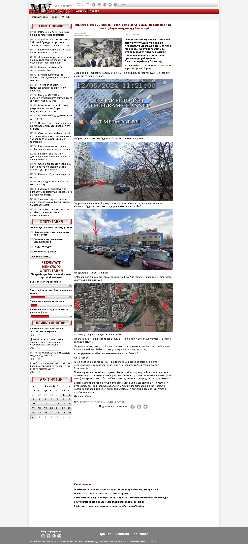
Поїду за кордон (43, 247)
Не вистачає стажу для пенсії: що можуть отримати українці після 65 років (50, 126)
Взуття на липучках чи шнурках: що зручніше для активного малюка (50, 78)
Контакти (140, 534)
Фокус (88, 396)
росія (96, 402)
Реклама (122, 534)
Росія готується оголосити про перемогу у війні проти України (109, 506)
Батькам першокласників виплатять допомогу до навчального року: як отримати (51, 192)
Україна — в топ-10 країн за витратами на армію (101, 494)
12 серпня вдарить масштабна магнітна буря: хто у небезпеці (48, 88)
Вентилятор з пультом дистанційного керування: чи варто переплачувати (50, 157)
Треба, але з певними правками (47, 301)
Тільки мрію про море (45, 252)
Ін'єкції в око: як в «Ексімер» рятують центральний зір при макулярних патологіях (49, 108)
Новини (79, 11)
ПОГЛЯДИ (65, 17)
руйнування (108, 402)
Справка (93, 11)
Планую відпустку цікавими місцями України (48, 240)
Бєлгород (86, 402)
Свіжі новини (51, 26)
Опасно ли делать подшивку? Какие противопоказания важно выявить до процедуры (50, 167)
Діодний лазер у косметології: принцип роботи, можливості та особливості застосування (51, 60)
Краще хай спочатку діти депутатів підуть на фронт (49, 311)
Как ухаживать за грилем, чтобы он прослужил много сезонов (50, 148)
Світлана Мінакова (133, 35)
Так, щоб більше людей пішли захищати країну (51, 291)
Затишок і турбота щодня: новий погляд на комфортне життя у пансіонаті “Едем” (50, 202)
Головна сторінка (39, 17)
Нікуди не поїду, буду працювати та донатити (51, 233)
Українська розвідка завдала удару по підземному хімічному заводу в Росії (116, 489)
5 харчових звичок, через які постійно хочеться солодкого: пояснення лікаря (50, 212)
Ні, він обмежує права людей (45, 282)
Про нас (104, 534)
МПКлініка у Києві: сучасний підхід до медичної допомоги (49, 33)
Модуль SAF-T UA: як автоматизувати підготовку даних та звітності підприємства (51, 98)
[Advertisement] (123, 447)
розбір (121, 402)
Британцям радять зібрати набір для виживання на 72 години (109, 502)
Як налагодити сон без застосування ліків (47, 69)
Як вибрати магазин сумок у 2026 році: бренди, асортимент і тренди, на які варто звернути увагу (50, 42)
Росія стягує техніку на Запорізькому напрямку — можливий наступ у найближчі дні (121, 498)
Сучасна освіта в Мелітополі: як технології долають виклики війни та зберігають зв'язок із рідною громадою (50, 137)
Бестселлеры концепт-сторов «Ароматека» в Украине (50, 51)
